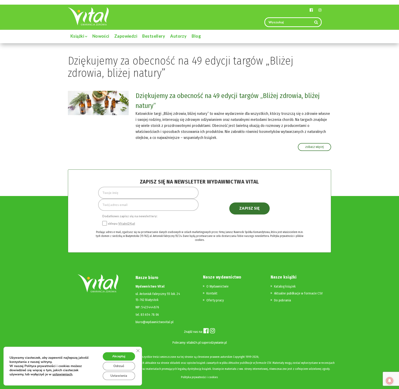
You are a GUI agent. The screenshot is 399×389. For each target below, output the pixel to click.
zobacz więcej (314, 147)
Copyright (239, 356)
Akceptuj (118, 356)
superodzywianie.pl (214, 343)
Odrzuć (118, 366)
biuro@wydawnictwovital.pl (155, 322)
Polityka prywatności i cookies (199, 377)
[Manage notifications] (389, 380)
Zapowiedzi (125, 36)
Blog (196, 36)
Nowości (100, 36)
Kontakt (211, 293)
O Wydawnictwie (217, 286)
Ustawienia (118, 376)
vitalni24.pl (194, 343)
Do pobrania (282, 300)
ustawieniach (62, 374)
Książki (77, 36)
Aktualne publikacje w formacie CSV (298, 293)
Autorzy (178, 36)
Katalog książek (285, 286)
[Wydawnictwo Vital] (88, 16)
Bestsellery (153, 36)
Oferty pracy (215, 300)
